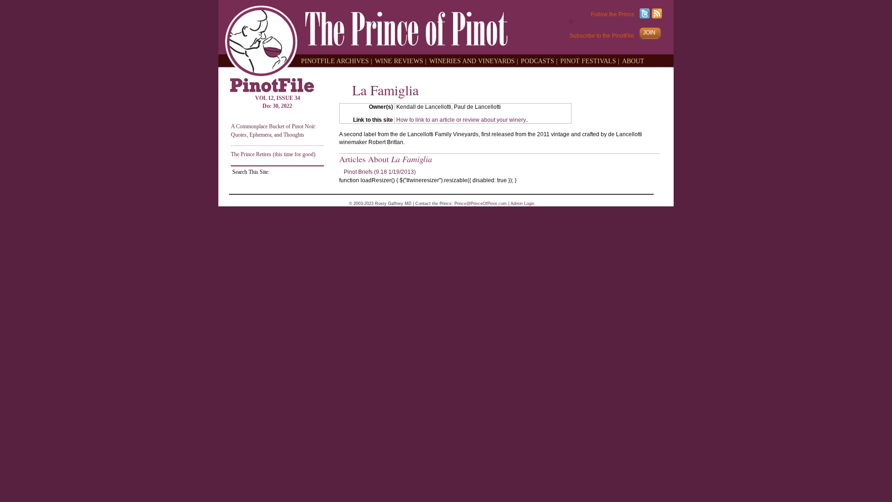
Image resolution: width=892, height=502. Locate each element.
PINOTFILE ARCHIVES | (336, 61)
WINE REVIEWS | (400, 61)
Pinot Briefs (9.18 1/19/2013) (380, 172)
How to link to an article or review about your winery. (461, 120)
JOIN (649, 32)
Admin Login (522, 203)
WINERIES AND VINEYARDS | (473, 61)
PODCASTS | (539, 61)
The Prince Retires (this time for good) (273, 154)
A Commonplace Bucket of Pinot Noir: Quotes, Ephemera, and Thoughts (273, 130)
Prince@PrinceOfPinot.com (480, 203)
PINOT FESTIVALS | (589, 61)
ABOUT (633, 61)
